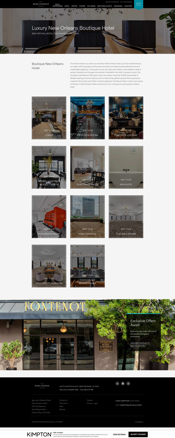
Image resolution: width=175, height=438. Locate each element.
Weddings (118, 6)
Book (138, 4)
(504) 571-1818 (88, 390)
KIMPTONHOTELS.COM (130, 405)
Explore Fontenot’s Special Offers (139, 344)
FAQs (61, 406)
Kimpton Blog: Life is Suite (41, 412)
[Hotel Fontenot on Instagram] (128, 383)
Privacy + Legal (92, 403)
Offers (74, 6)
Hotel (67, 6)
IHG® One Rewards (38, 406)
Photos (82, 6)
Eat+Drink (91, 6)
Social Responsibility (39, 409)
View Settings (119, 434)
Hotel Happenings (57, 5)
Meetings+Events (104, 6)
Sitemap (62, 409)
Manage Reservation (112, 2)
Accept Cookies (138, 434)
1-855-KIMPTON (122, 401)
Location (128, 6)
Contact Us (63, 400)
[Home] (41, 3)
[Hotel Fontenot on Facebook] (123, 383)
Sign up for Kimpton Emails (41, 400)
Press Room (63, 403)
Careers (90, 400)
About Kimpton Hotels (39, 403)
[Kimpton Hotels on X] (117, 383)
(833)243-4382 (73, 390)
